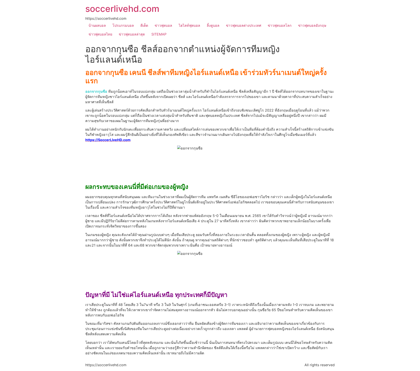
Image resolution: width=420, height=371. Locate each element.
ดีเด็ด (144, 25)
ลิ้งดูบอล (213, 25)
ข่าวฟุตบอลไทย (100, 34)
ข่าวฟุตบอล (163, 25)
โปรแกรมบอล (123, 25)
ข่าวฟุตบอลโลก (280, 25)
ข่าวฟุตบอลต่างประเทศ (243, 25)
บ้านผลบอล (97, 25)
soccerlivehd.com (122, 8)
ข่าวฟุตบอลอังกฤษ (312, 25)
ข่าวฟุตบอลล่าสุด (132, 34)
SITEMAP (158, 34)
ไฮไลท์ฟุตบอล (189, 25)
